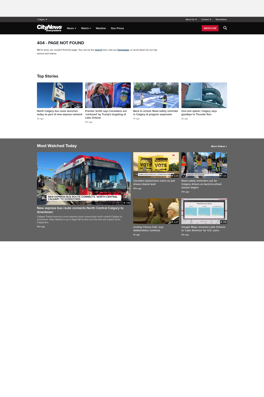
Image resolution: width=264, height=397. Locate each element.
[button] (191, 19)
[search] (225, 28)
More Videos (218, 146)
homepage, (123, 49)
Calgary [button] (41, 19)
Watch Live (210, 28)
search (98, 49)
